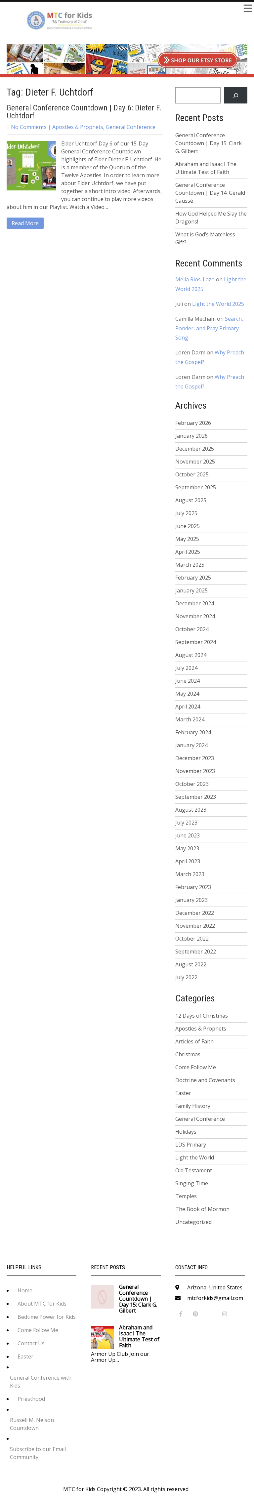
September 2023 (195, 796)
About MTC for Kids (42, 1303)
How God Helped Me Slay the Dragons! (211, 217)
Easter (183, 1093)
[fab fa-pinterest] (195, 1314)
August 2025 (190, 500)
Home (25, 1290)
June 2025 (187, 526)
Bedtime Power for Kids (47, 1316)
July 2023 (186, 822)
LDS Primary (190, 1144)
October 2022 (192, 938)
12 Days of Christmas (201, 1015)
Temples (186, 1196)
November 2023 (195, 771)
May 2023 (187, 848)
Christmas (187, 1054)
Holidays (185, 1131)
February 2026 (193, 422)
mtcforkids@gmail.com (215, 1298)
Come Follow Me (195, 1067)
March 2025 (189, 564)
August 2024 (190, 655)
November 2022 (195, 925)
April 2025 (187, 551)
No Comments (29, 127)
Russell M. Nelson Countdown (32, 1424)
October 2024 (192, 629)
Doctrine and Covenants (205, 1080)
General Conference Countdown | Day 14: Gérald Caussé (210, 192)
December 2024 (194, 603)
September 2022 (195, 951)
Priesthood (31, 1398)
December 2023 (194, 758)
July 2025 (186, 513)
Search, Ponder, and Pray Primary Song (209, 328)
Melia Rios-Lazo (195, 279)
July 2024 (186, 667)
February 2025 (193, 577)
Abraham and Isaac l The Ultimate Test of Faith (205, 168)
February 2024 (193, 732)
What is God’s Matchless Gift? (205, 238)
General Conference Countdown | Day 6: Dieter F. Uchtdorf (84, 111)
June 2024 (187, 680)
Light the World (194, 1157)
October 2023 (192, 784)
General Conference (130, 127)
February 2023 (193, 887)
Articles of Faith (194, 1041)
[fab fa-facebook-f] (181, 1314)
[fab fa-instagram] (225, 1314)
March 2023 (189, 874)
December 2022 (194, 912)
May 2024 (187, 693)
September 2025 (195, 487)
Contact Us (31, 1343)
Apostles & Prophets (77, 127)
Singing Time (191, 1183)
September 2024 (195, 642)
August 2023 (190, 809)
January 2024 (191, 745)
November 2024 (195, 616)
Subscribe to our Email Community (38, 1453)
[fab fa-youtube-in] (210, 1314)
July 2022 (186, 977)
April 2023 (187, 861)
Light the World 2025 (218, 303)
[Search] (235, 95)
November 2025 (195, 461)
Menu (247, 8)
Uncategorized (193, 1222)
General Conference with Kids (40, 1381)
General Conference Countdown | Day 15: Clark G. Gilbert (208, 143)
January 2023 (191, 900)
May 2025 (187, 539)
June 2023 (187, 835)
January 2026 (191, 435)
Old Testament (193, 1170)
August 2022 (190, 964)
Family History (192, 1106)
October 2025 (192, 474)
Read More (25, 223)
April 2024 (187, 706)
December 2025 (194, 448)
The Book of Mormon (202, 1209)
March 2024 (189, 719)
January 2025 (191, 590)
